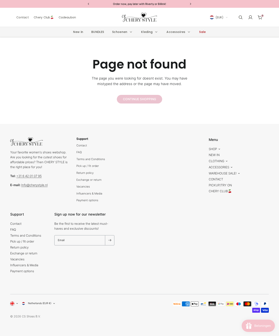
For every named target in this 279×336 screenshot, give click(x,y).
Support (17, 214)
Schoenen (119, 32)
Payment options (87, 200)
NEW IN (214, 155)
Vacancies (83, 186)
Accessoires (175, 32)
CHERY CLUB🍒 (220, 191)
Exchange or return (89, 179)
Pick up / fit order (87, 165)
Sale (202, 32)
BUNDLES (97, 32)
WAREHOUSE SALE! (223, 173)
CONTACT (216, 179)
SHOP (213, 149)
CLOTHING (216, 161)
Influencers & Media (89, 193)
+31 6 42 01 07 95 (29, 176)
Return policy (85, 172)
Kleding (147, 32)
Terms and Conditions (90, 159)
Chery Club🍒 (44, 17)
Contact (22, 17)
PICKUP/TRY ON (220, 185)
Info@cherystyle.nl (34, 185)
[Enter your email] (109, 240)
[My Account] (250, 17)
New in (78, 32)
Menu (213, 140)
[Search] (240, 17)
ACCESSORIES (219, 167)
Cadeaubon (67, 17)
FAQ (79, 152)
